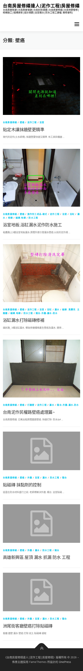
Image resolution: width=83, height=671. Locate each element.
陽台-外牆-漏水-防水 (47, 313)
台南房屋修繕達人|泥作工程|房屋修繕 (41, 5)
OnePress (65, 662)
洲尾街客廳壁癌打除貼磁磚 (28, 626)
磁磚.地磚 (21, 217)
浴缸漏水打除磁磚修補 (23, 320)
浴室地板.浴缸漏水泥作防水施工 (32, 224)
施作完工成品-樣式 (37, 214)
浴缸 (72, 214)
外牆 (29, 477)
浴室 (42, 122)
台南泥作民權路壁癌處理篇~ (29, 412)
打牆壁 (31, 404)
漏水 (57, 309)
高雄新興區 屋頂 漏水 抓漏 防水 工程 (36, 557)
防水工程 (33, 217)
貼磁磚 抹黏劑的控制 (22, 484)
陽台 (64, 477)
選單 (75, 24)
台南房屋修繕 (10, 122)
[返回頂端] (41, 648)
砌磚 (10, 217)
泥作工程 (32, 122)
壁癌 (22, 122)
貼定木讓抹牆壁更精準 (23, 129)
